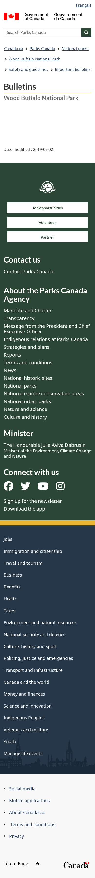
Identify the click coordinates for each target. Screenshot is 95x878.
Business (13, 575)
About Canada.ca (26, 812)
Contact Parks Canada (28, 271)
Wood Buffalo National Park (34, 59)
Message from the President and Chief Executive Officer (47, 329)
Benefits (12, 587)
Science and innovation (28, 706)
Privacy (16, 836)
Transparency (19, 318)
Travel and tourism (23, 563)
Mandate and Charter (28, 310)
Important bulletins (73, 69)
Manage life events (23, 753)
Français (83, 5)
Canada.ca (13, 48)
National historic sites (28, 378)
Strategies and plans (26, 347)
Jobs (8, 539)
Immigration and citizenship (33, 551)
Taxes (9, 611)
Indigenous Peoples (24, 718)
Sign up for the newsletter (33, 501)
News (10, 370)
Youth (10, 741)
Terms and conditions (28, 362)
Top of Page (16, 863)
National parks (75, 48)
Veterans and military (26, 730)
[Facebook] (8, 488)
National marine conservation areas (44, 393)
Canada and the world (26, 682)
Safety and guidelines (28, 69)
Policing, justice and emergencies (38, 658)
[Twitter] (25, 488)
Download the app (24, 508)
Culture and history (25, 417)
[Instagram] (60, 488)
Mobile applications (29, 800)
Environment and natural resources (40, 622)
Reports (12, 354)
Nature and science (25, 409)
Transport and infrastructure (33, 670)
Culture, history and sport (30, 646)
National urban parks (27, 401)
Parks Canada (42, 48)
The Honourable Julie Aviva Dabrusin (47, 450)
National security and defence (35, 634)
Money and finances (24, 694)
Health (10, 599)
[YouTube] (43, 488)
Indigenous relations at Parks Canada (46, 339)
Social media (22, 789)
